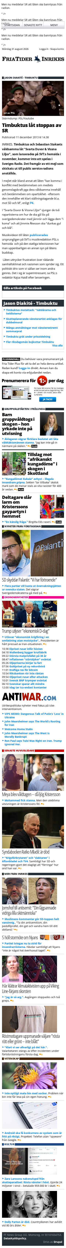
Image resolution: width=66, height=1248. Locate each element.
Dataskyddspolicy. (15, 1238)
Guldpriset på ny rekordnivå (27, 666)
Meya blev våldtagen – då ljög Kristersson (31, 794)
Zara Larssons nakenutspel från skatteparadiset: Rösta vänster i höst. (26, 1180)
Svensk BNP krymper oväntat (28, 680)
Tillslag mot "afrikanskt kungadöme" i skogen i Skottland (42, 463)
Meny (54, 25)
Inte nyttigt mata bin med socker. (26, 1093)
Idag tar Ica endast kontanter (28, 687)
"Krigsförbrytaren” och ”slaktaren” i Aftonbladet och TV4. (26, 859)
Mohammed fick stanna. (20, 800)
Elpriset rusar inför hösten (26, 649)
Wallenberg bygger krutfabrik (28, 652)
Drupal (58, 1242)
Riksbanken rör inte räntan (26, 673)
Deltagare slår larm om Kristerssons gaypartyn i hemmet (17, 506)
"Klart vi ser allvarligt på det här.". (26, 1047)
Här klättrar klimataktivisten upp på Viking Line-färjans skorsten (30, 988)
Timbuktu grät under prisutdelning (28, 336)
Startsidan (12, 25)
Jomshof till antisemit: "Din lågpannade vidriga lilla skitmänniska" (29, 910)
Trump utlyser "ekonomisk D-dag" (25, 630)
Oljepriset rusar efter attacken (28, 677)
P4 (31, 203)
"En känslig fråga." (16, 522)
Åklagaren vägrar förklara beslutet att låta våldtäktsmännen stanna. (30, 440)
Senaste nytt (33, 25)
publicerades (39, 235)
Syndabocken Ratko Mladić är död (25, 851)
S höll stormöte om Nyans (20, 937)
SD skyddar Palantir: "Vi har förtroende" (29, 579)
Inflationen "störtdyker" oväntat (30, 659)
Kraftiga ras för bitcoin (23, 670)
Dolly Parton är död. (17, 1222)
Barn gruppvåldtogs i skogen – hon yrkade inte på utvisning (18, 423)
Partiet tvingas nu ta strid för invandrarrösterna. (21, 945)
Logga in (24, 368)
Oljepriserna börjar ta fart (25, 663)
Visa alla (57, 345)
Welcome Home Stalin (19, 729)
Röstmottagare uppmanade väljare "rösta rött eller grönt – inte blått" (30, 1038)
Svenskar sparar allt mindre (26, 684)
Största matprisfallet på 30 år (27, 656)
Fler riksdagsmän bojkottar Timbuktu (30, 342)
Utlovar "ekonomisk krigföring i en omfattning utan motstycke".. (25, 638)
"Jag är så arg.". (14, 997)
